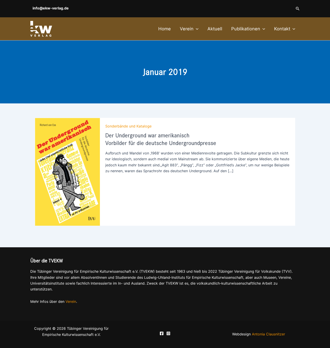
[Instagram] (168, 333)
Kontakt (282, 28)
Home (164, 28)
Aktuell (214, 28)
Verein (187, 28)
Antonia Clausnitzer (268, 334)
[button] (298, 8)
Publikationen (245, 28)
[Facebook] (162, 333)
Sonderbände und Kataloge (128, 126)
